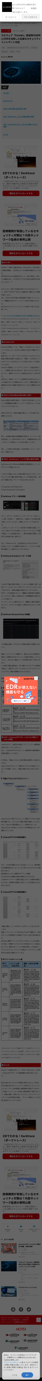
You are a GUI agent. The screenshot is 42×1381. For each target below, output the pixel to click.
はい (27, 1375)
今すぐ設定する (30, 17)
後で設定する (10, 17)
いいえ (14, 1375)
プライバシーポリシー (12, 1362)
